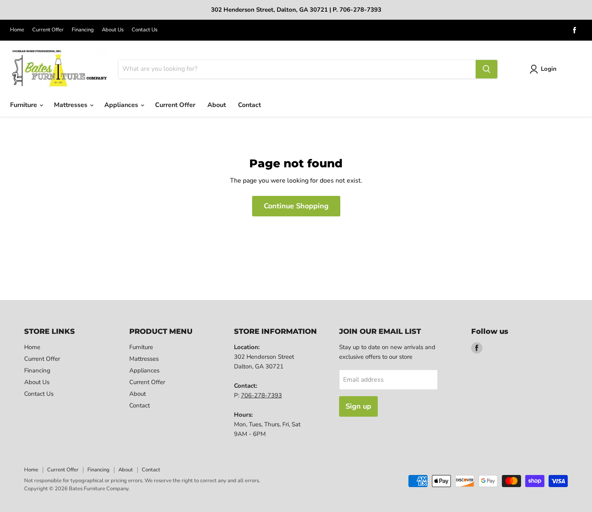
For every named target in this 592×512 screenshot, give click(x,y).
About (216, 105)
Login (549, 69)
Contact (249, 105)
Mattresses (71, 105)
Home (17, 30)
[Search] (486, 69)
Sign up (358, 406)
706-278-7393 (261, 395)
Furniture (24, 105)
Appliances (122, 105)
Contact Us (144, 30)
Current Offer (48, 30)
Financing (83, 30)
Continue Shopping (296, 206)
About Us (113, 30)
